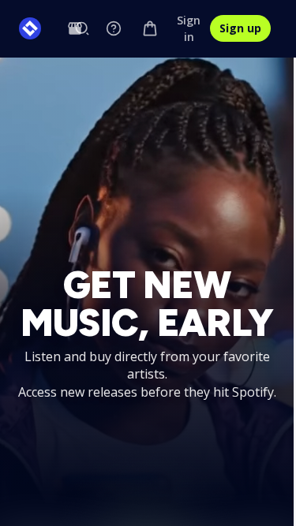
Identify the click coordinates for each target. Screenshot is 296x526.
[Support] (113, 28)
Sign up (240, 28)
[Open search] (82, 28)
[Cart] (150, 28)
